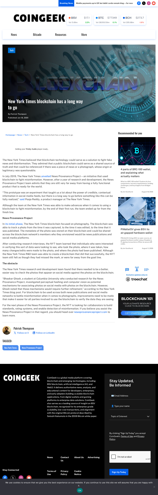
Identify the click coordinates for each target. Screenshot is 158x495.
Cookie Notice (77, 473)
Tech (11, 50)
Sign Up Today (119, 472)
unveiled (46, 176)
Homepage (10, 135)
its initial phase (14, 223)
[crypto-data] (79, 19)
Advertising (93, 457)
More (84, 34)
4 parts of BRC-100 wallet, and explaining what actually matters (136, 173)
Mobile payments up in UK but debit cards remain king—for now (104, 3)
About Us (79, 457)
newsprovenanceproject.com (90, 312)
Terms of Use (51, 473)
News (14, 34)
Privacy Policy (64, 473)
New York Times (10, 347)
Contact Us (65, 459)
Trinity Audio (31, 149)
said (22, 199)
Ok (79, 490)
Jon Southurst (128, 192)
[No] (154, 486)
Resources (60, 34)
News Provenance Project (32, 347)
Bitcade (37, 34)
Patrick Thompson (19, 114)
